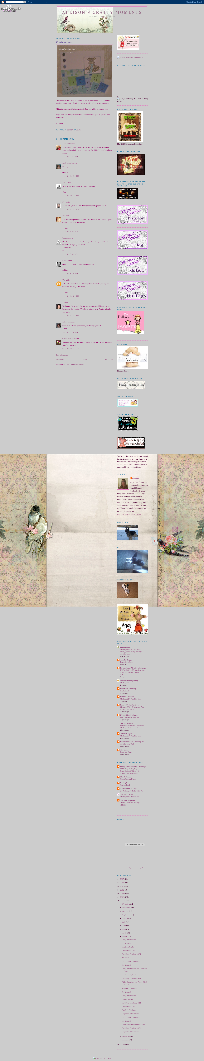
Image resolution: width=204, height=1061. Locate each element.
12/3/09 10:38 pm (70, 195)
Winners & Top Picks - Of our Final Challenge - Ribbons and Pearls (132, 726)
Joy (63, 302)
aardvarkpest (67, 163)
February (125, 1036)
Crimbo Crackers (127, 696)
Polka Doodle (125, 647)
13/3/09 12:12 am (71, 209)
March (125, 936)
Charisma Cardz (128, 947)
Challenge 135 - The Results (129, 797)
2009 (122, 900)
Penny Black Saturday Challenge (133, 766)
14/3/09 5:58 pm (70, 332)
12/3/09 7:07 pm (70, 156)
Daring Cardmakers (128, 782)
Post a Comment (62, 355)
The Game (124, 749)
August (125, 918)
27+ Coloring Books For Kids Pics (131, 791)
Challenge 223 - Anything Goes (130, 699)
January (125, 1039)
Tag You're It (126, 943)
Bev (64, 202)
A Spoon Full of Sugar (128, 788)
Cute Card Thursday (128, 688)
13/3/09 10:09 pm (70, 296)
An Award (125, 957)
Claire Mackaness (69, 338)
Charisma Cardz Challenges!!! (132, 741)
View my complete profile (129, 515)
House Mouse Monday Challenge (133, 667)
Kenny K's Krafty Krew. (129, 704)
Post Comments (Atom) (75, 364)
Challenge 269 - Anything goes (130, 736)
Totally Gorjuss (126, 733)
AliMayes (66, 322)
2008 (122, 1044)
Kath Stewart (67, 143)
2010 (122, 897)
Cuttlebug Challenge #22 (131, 1003)
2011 (122, 893)
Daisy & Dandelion (129, 939)
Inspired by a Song (126, 662)
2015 (122, 879)
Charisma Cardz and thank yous (133, 1024)
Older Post (109, 359)
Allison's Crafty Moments (102, 12)
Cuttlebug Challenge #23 (131, 978)
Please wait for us (126, 752)
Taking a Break (125, 785)
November (126, 907)
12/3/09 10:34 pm (70, 176)
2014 (122, 882)
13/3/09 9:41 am (70, 231)
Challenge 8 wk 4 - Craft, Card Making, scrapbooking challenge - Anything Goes (131, 651)
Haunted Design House (129, 715)
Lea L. (64, 182)
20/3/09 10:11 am (71, 348)
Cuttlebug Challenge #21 (131, 1028)
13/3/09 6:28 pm (70, 273)
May (124, 929)
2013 (122, 886)
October (125, 911)
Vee (63, 280)
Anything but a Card (127, 744)
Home (85, 359)
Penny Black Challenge (130, 961)
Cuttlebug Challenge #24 (131, 954)
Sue (63, 215)
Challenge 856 (125, 683)
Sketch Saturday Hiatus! (128, 779)
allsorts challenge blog (129, 680)
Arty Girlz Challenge (129, 988)
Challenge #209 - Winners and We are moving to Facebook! (132, 708)
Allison (135, 478)
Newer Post (60, 359)
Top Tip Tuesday (126, 723)
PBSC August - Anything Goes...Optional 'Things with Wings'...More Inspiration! (129, 771)
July (124, 922)
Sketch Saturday (126, 776)
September (126, 914)
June (124, 925)
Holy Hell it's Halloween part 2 (130, 717)
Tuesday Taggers (126, 659)
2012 (122, 890)
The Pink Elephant (127, 800)
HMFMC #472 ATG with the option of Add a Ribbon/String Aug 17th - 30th (132, 672)
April (124, 933)
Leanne (65, 238)
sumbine (65, 260)
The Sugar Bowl (126, 794)
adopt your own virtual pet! (135, 868)
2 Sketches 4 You (128, 950)
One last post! (124, 691)
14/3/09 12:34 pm (70, 315)
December (126, 904)
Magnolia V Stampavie (130, 1013)
